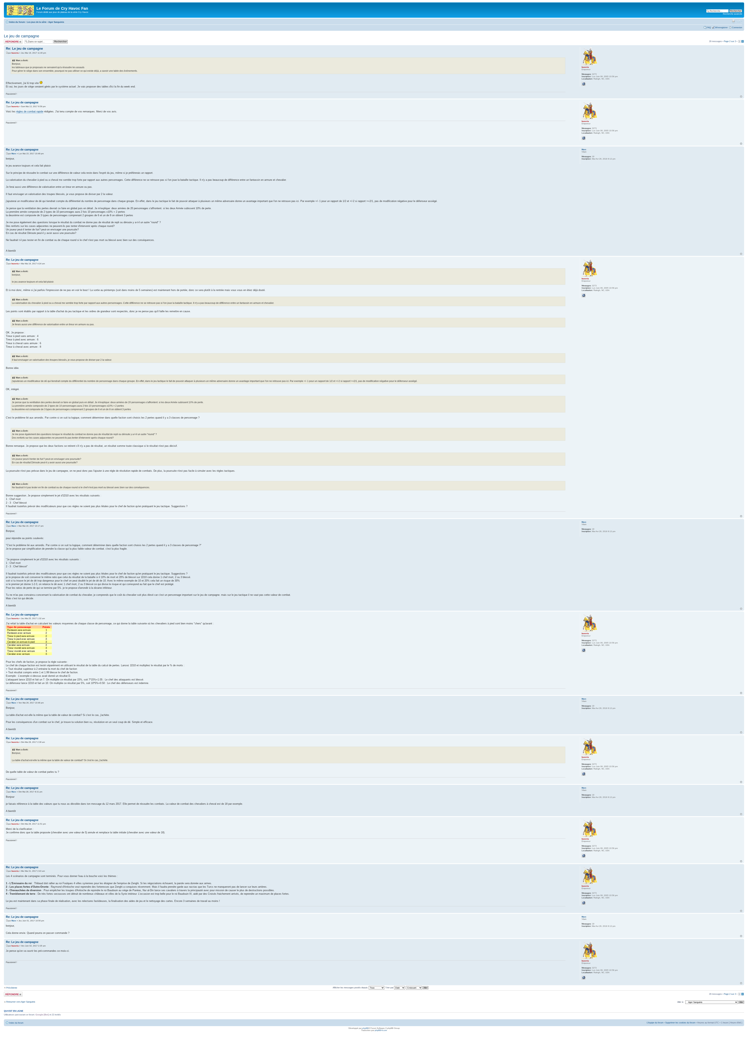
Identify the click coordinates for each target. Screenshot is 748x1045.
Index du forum (17, 22)
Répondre (8, 40)
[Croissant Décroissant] (417, 987)
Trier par (389, 987)
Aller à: (680, 1002)
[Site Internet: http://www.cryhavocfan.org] (584, 84)
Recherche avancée (732, 14)
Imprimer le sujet (733, 21)
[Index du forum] (20, 9)
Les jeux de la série (36, 22)
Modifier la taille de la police (739, 21)
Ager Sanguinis (56, 22)
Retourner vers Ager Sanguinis (20, 1002)
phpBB (365, 1028)
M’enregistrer (721, 27)
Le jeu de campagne (21, 36)
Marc (13, 153)
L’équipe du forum (655, 1022)
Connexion (737, 27)
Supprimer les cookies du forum (680, 1022)
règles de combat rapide (29, 111)
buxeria (15, 53)
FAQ (709, 27)
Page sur (730, 41)
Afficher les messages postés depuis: (351, 987)
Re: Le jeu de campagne (24, 48)
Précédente (11, 988)
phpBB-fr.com (381, 1030)
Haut (741, 96)
